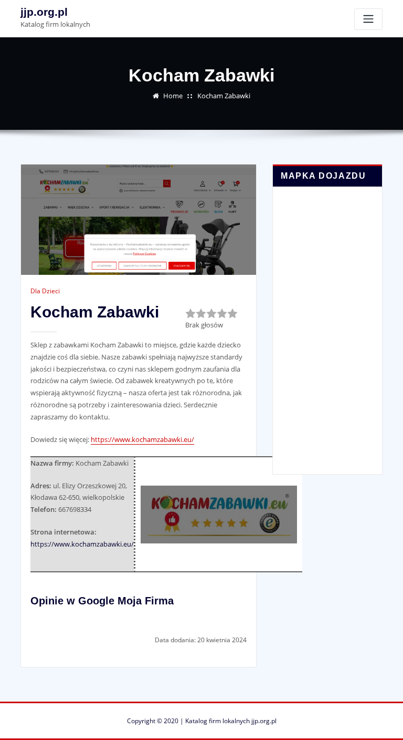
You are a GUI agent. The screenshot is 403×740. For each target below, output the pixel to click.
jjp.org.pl (44, 12)
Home (173, 95)
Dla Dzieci (45, 290)
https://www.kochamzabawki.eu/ (142, 439)
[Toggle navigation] (368, 19)
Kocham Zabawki (223, 95)
